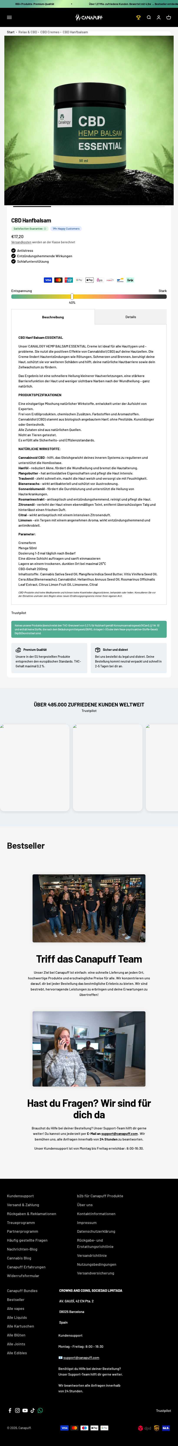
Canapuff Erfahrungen (26, 1266)
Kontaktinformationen (96, 1213)
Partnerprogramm (22, 1231)
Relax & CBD (27, 32)
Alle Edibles (17, 1352)
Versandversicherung (95, 1273)
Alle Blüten (16, 1334)
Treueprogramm (21, 1222)
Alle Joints (16, 1343)
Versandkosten (21, 242)
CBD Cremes (49, 32)
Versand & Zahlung (23, 1204)
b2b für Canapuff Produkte (100, 1195)
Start (11, 32)
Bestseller (16, 1299)
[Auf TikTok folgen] (33, 1410)
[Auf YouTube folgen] (25, 1410)
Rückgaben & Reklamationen (31, 1213)
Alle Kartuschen (20, 1326)
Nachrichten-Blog (22, 1249)
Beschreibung (53, 317)
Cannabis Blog (19, 1258)
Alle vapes (15, 1308)
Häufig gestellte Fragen (27, 1240)
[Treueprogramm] (138, 17)
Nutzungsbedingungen (96, 1264)
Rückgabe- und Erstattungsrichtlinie (95, 1243)
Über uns (85, 1204)
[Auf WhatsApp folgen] (40, 1410)
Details (130, 317)
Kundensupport (20, 1195)
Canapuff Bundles (22, 1290)
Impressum (87, 1222)
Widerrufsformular (23, 1275)
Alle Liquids (17, 1317)
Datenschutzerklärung (96, 1231)
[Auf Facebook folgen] (10, 1410)
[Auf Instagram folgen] (17, 1410)
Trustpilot (18, 613)
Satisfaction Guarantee (28, 228)
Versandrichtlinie (92, 1255)
